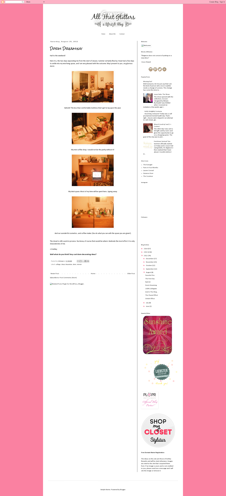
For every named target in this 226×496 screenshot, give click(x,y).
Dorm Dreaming (151, 285)
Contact (122, 34)
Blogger (122, 489)
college (58, 264)
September (150, 269)
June (148, 306)
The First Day (150, 279)
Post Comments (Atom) (68, 278)
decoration (68, 264)
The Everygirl (147, 165)
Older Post (131, 273)
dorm (74, 264)
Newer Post (55, 273)
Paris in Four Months (150, 167)
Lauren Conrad (148, 170)
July (147, 303)
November (150, 262)
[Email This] (78, 261)
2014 (146, 249)
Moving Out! (147, 81)
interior (79, 264)
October (149, 265)
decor (63, 264)
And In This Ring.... (151, 292)
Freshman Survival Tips (162, 141)
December (150, 259)
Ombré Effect (150, 298)
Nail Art (148, 282)
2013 (146, 252)
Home (103, 34)
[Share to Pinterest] (88, 261)
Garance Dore (148, 173)
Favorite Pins (150, 275)
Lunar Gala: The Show (162, 94)
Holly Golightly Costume (153, 111)
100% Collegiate (151, 289)
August (148, 272)
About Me (112, 34)
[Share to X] (83, 261)
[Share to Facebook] (85, 261)
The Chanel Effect (151, 295)
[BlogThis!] (80, 261)
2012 (146, 256)
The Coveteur (148, 176)
